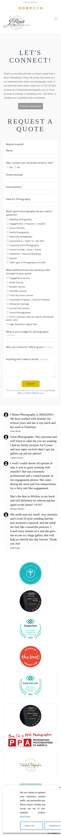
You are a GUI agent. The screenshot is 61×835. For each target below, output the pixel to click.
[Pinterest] (41, 8)
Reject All (29, 825)
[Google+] (27, 8)
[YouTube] (34, 8)
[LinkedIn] (30, 8)
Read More (25, 816)
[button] (55, 18)
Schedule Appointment (30, 106)
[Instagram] (37, 8)
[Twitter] (23, 8)
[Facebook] (20, 8)
